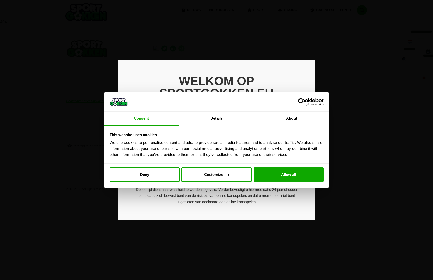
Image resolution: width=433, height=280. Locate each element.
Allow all (288, 174)
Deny (144, 174)
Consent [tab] (141, 118)
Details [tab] (216, 118)
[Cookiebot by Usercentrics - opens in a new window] (302, 102)
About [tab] (291, 118)
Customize (213, 174)
